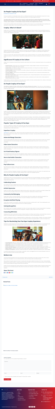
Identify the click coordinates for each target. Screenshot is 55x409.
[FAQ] (52, 406)
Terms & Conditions (32, 398)
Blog (18, 395)
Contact (19, 393)
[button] (25, 3)
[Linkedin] (8, 1)
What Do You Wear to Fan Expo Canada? (10, 350)
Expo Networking (21, 398)
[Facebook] (6, 1)
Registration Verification (22, 399)
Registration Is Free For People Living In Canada (41, 1)
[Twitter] (12, 1)
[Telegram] (12, 272)
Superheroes (6, 132)
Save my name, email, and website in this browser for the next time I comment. (18, 376)
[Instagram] (10, 1)
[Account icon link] (46, 4)
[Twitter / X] (5, 272)
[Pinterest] (9, 272)
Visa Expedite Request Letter (33, 393)
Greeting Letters (20, 396)
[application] (37, 4)
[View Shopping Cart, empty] (49, 4)
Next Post (51, 277)
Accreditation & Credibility (33, 395)
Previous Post (4, 277)
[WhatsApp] (11, 272)
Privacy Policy (31, 396)
